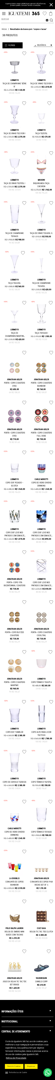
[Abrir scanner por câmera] (47, 20)
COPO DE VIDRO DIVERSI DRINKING (41, 484)
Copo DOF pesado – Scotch (15, 484)
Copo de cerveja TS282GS (14, 782)
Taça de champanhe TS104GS (14, 235)
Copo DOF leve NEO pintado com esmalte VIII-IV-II (14, 536)
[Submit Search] (51, 20)
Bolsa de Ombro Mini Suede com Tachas (14, 933)
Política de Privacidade (16, 1058)
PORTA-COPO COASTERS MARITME (14, 684)
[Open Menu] (3, 13)
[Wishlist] (44, 13)
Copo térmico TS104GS (41, 832)
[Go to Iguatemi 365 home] (24, 13)
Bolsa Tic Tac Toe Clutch (41, 932)
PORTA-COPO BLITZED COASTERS (14, 634)
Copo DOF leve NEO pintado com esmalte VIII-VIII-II (41, 536)
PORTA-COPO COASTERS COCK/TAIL (41, 634)
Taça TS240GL (14, 283)
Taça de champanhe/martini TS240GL (14, 336)
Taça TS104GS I (41, 333)
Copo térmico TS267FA (41, 682)
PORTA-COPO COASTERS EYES (14, 384)
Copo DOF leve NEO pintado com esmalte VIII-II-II (41, 585)
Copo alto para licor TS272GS (41, 733)
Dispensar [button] (31, 1066)
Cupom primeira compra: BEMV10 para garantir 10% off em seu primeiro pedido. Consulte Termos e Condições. (26, 4)
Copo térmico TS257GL (41, 782)
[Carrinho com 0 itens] (51, 13)
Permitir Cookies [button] (14, 1066)
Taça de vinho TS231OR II (41, 84)
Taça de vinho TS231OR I (15, 133)
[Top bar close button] (51, 4)
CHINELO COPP (41, 982)
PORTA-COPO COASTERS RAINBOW (41, 384)
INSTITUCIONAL (10, 1021)
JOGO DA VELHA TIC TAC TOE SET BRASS (14, 983)
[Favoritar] (24, 53)
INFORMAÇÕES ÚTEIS (13, 1011)
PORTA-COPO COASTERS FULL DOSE (41, 434)
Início (4, 29)
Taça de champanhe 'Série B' (14, 85)
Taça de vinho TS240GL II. (41, 233)
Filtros (11, 45)
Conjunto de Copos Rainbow (15, 883)
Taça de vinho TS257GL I (14, 183)
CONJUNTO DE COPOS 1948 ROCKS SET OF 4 (41, 883)
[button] (16, 1072)
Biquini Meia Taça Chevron (41, 185)
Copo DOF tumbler (14, 732)
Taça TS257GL (41, 133)
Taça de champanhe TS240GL (41, 284)
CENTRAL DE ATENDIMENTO (16, 1031)
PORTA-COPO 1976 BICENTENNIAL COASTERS (14, 584)
